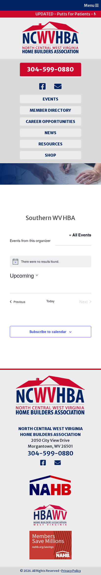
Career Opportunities (50, 121)
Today (50, 301)
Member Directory (50, 110)
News (50, 132)
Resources (50, 143)
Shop (50, 155)
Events (50, 99)
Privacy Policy (71, 571)
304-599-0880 (50, 69)
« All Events (80, 235)
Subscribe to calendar (47, 331)
